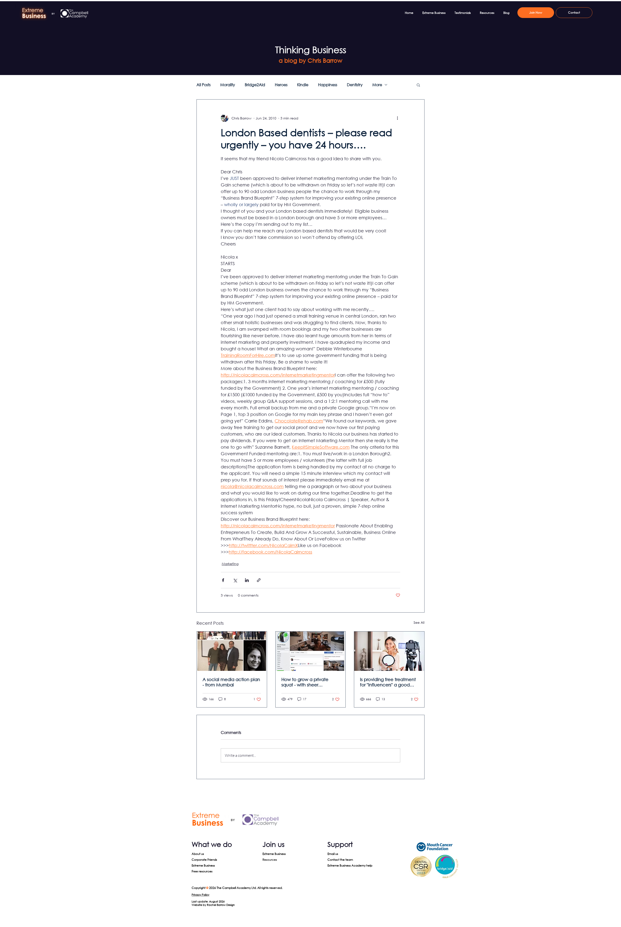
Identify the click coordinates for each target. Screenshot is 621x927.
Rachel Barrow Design (221, 905)
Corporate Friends (204, 860)
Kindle (302, 84)
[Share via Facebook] (223, 580)
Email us (332, 854)
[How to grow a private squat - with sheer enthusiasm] (311, 651)
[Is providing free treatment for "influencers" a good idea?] (389, 651)
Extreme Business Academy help (349, 865)
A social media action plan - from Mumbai (231, 682)
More (377, 84)
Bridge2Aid (255, 84)
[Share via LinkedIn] (247, 580)
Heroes (281, 84)
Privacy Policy (200, 895)
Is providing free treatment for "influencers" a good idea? (388, 682)
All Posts (203, 84)
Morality (227, 84)
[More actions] (397, 118)
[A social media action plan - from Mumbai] (232, 651)
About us (198, 854)
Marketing (230, 563)
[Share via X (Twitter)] (235, 580)
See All (419, 622)
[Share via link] (258, 580)
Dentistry (355, 84)
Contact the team (340, 860)
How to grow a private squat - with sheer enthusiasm (304, 682)
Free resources (202, 871)
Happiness (327, 84)
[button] (418, 85)
